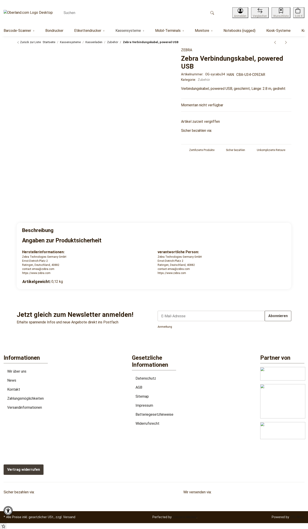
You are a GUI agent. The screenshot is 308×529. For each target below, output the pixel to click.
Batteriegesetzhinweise (154, 414)
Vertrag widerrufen (23, 469)
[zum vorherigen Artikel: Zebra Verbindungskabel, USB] (275, 42)
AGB (139, 387)
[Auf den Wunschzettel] (165, 53)
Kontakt (13, 389)
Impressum (144, 405)
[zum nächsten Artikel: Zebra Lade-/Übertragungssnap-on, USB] (285, 42)
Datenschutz (146, 378)
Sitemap (142, 396)
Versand (69, 517)
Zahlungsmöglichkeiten (25, 398)
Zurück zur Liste (30, 42)
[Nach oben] (3, 526)
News (11, 380)
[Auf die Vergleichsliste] (156, 53)
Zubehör (204, 79)
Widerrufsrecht (147, 423)
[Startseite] (28, 13)
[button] (240, 12)
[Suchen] (212, 12)
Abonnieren (278, 316)
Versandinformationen (24, 407)
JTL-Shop (297, 517)
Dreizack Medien (184, 517)
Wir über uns (16, 371)
